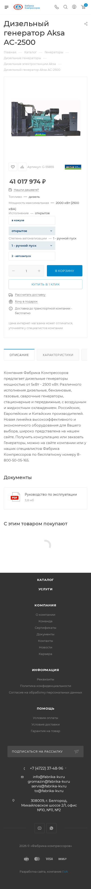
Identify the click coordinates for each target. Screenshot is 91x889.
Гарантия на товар (45, 731)
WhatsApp (51, 828)
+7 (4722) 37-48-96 (46, 768)
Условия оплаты (45, 718)
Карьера (45, 654)
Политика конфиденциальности (45, 686)
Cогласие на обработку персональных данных (45, 692)
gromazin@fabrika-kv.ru (49, 781)
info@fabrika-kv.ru (49, 777)
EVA (65, 871)
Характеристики (58, 355)
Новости (45, 647)
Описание (19, 355)
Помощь (45, 708)
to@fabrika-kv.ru (49, 791)
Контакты (45, 641)
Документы (45, 634)
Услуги (45, 589)
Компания (45, 605)
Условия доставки (46, 724)
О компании (45, 614)
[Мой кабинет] (74, 7)
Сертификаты (45, 627)
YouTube (40, 828)
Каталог (45, 580)
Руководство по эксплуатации (51, 494)
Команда (45, 621)
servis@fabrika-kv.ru (49, 786)
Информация (45, 670)
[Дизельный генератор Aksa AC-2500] (45, 118)
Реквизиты (45, 679)
